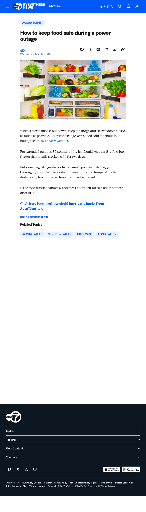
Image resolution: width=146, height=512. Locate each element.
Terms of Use (106, 483)
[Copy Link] (123, 49)
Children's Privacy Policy (55, 483)
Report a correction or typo (34, 216)
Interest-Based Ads (124, 483)
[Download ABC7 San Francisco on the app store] (111, 469)
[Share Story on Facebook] (82, 49)
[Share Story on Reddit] (98, 49)
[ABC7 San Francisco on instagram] (26, 469)
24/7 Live (55, 6)
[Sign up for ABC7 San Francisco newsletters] (34, 469)
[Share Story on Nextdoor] (106, 49)
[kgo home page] (13, 417)
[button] (7, 6)
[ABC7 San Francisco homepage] (29, 6)
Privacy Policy (12, 483)
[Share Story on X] (90, 49)
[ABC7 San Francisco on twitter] (17, 469)
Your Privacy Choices (31, 483)
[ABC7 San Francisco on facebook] (9, 469)
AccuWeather (58, 140)
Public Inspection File (16, 486)
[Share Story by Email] (115, 49)
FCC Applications (37, 486)
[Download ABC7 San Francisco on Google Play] (131, 469)
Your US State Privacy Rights (83, 483)
